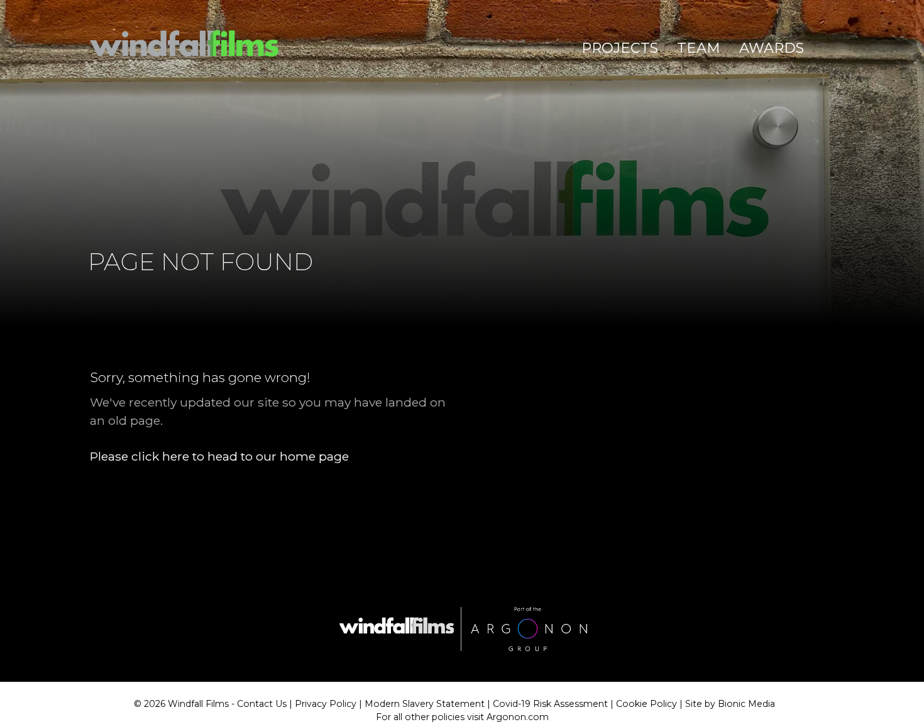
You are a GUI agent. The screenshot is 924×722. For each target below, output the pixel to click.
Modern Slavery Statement (425, 703)
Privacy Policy (325, 703)
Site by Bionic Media (730, 703)
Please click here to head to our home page (219, 456)
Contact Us (262, 703)
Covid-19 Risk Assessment (550, 703)
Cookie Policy (646, 703)
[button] (620, 48)
